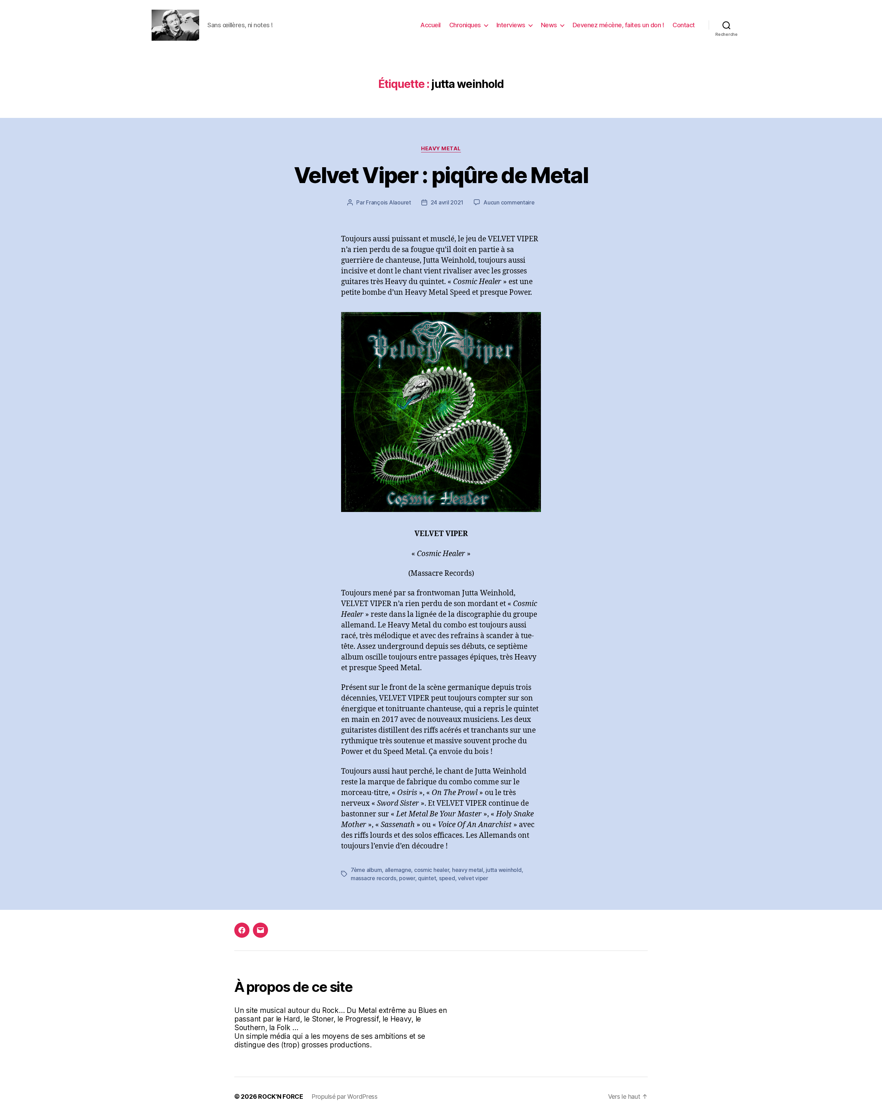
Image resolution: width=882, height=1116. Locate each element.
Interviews (510, 25)
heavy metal (467, 869)
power (407, 878)
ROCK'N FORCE (280, 1096)
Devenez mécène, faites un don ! (618, 25)
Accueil (430, 25)
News (549, 25)
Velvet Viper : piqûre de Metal (441, 175)
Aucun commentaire (508, 202)
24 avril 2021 (447, 202)
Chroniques (465, 25)
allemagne (398, 869)
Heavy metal (441, 148)
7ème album (366, 869)
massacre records (373, 878)
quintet (427, 878)
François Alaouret (388, 202)
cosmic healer (431, 869)
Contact (684, 25)
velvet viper (473, 878)
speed (447, 878)
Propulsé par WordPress (344, 1096)
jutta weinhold (503, 869)
